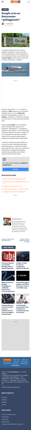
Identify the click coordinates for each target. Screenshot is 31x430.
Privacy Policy (5, 417)
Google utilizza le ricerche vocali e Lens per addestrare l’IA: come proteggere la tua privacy (8, 309)
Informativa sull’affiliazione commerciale (12, 424)
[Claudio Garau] (3, 24)
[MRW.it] (15, 1)
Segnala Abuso (5, 421)
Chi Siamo (4, 397)
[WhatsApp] (10, 28)
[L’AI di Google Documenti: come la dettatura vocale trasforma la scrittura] (22, 299)
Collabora (4, 400)
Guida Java (15, 363)
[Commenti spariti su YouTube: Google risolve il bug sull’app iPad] (8, 256)
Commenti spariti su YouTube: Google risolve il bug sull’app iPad (8, 265)
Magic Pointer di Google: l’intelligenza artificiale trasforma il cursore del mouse (8, 287)
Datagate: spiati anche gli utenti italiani (8, 239)
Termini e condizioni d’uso (9, 414)
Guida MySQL (24, 362)
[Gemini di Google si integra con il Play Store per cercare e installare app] (22, 276)
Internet (5, 9)
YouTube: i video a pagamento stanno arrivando (24, 240)
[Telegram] (14, 28)
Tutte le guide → (15, 365)
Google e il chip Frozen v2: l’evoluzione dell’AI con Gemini (22, 265)
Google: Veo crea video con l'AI (12, 186)
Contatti (4, 404)
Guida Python (6, 363)
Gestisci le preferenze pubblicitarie (11, 387)
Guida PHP (16, 362)
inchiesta (17, 109)
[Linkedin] (6, 28)
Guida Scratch (24, 363)
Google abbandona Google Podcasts (14, 179)
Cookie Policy (5, 419)
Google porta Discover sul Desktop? (14, 192)
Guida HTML (16, 360)
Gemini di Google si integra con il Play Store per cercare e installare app (22, 285)
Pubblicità (4, 402)
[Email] (17, 28)
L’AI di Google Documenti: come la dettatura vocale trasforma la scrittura (22, 308)
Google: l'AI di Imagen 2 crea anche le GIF (15, 189)
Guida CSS (24, 360)
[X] (3, 28)
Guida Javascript (7, 362)
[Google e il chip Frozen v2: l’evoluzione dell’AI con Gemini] (22, 256)
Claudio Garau (10, 23)
